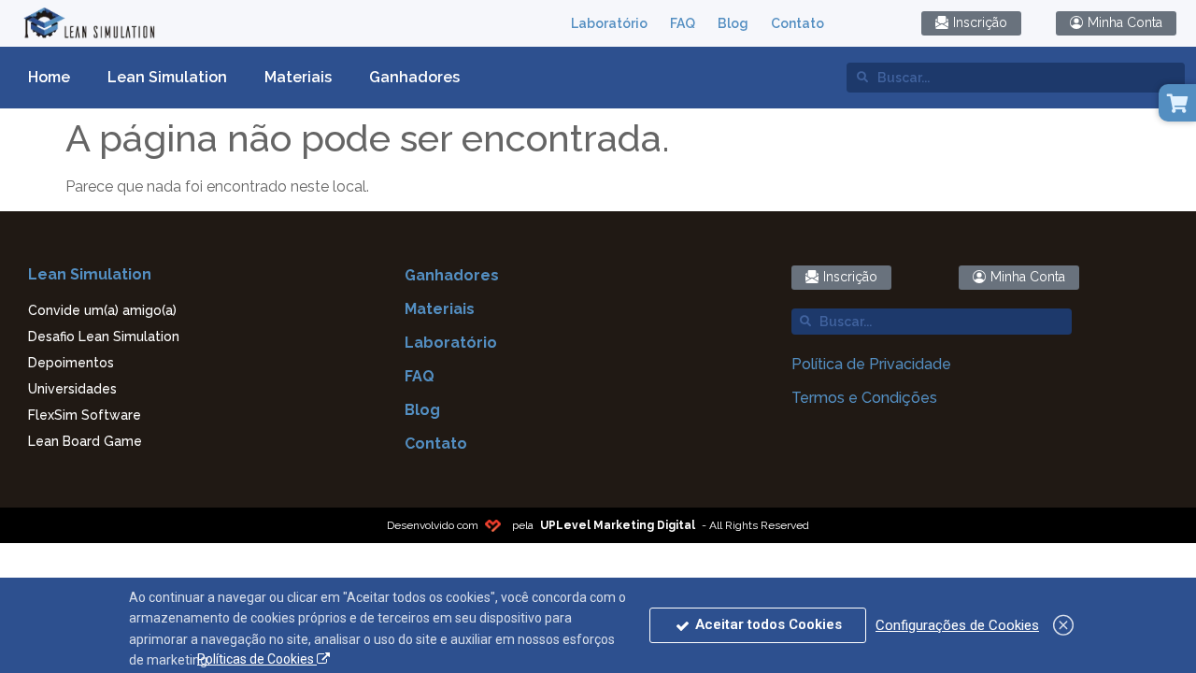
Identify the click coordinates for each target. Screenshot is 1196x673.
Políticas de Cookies (257, 659)
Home (49, 77)
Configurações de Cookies (957, 625)
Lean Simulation (167, 77)
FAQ (682, 23)
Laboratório (609, 23)
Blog (733, 23)
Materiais (298, 77)
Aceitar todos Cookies (766, 624)
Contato (797, 23)
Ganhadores (414, 77)
